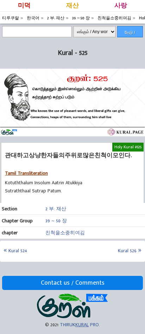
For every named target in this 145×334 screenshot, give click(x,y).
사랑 (120, 5)
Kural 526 (127, 251)
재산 (72, 5)
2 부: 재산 (55, 209)
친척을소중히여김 (65, 233)
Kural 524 (17, 251)
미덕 (24, 5)
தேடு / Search (130, 33)
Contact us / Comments (73, 283)
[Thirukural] (72, 317)
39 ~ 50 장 (56, 221)
